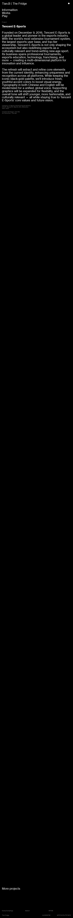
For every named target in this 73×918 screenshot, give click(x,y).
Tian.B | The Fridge (14, 3)
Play (5, 16)
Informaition (10, 10)
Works (6, 13)
